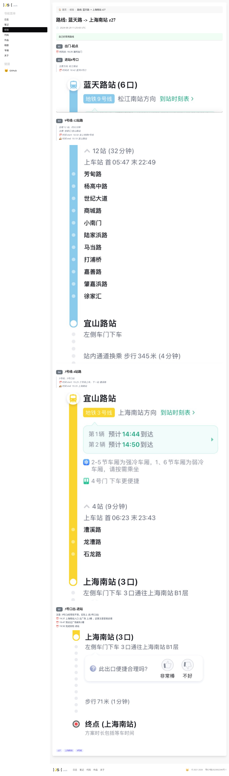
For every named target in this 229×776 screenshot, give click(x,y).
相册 (6, 45)
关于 (102, 769)
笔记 (82, 769)
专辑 (6, 50)
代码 (88, 769)
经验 (72, 9)
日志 (75, 769)
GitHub (10, 70)
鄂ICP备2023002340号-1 (216, 770)
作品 (95, 769)
